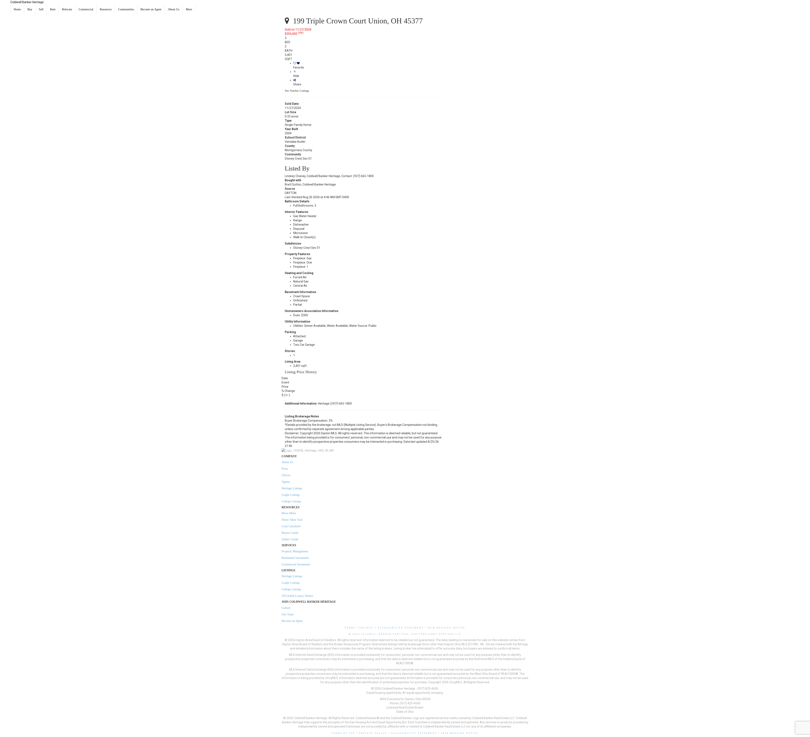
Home (17, 9)
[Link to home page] (5, 5)
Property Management (295, 551)
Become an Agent (150, 9)
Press (285, 468)
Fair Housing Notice (446, 628)
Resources (106, 9)
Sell (41, 9)
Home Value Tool (292, 519)
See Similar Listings (297, 90)
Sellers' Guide (290, 539)
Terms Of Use (343, 733)
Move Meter (289, 513)
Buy (29, 9)
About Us (173, 9)
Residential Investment (295, 557)
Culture (286, 607)
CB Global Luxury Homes (297, 595)
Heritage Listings (292, 488)
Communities (126, 9)
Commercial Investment (296, 564)
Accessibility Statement (401, 628)
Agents (286, 481)
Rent (52, 9)
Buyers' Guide (290, 532)
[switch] (368, 65)
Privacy (366, 628)
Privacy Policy (373, 733)
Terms (350, 628)
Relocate (67, 9)
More (189, 9)
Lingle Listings (291, 494)
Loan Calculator (291, 526)
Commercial (86, 9)
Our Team (288, 614)
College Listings (291, 501)
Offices (286, 475)
